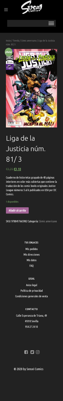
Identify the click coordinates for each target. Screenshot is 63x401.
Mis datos (32, 260)
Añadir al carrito (17, 210)
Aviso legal (31, 285)
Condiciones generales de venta (31, 296)
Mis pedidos (31, 249)
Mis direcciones (31, 254)
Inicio (8, 40)
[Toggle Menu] (51, 23)
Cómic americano (29, 40)
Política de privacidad (31, 290)
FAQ (31, 265)
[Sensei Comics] (31, 7)
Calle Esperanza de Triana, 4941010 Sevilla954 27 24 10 (31, 321)
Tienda (16, 40)
